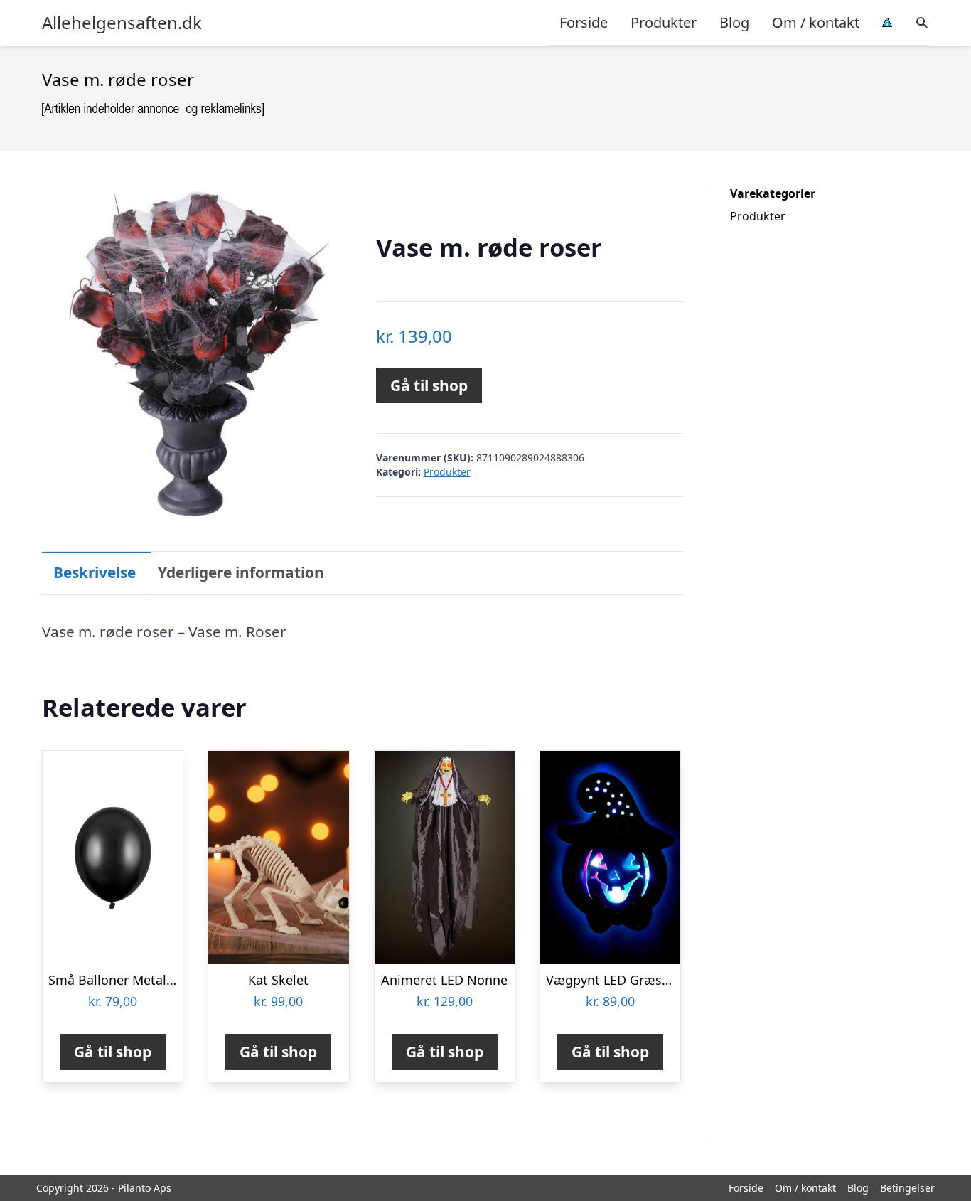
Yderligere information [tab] (241, 572)
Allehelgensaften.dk (122, 22)
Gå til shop (429, 385)
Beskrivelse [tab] (94, 572)
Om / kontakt (815, 22)
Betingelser (907, 1188)
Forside (583, 22)
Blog (734, 22)
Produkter (664, 22)
